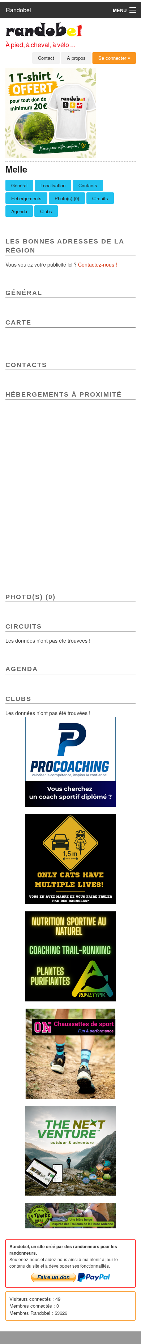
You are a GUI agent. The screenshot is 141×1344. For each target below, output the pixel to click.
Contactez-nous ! (97, 264)
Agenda (19, 211)
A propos (76, 57)
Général (19, 185)
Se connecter (113, 57)
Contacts (87, 185)
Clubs (46, 211)
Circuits (100, 198)
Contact (46, 57)
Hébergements (26, 198)
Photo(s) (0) (67, 198)
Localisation (52, 185)
